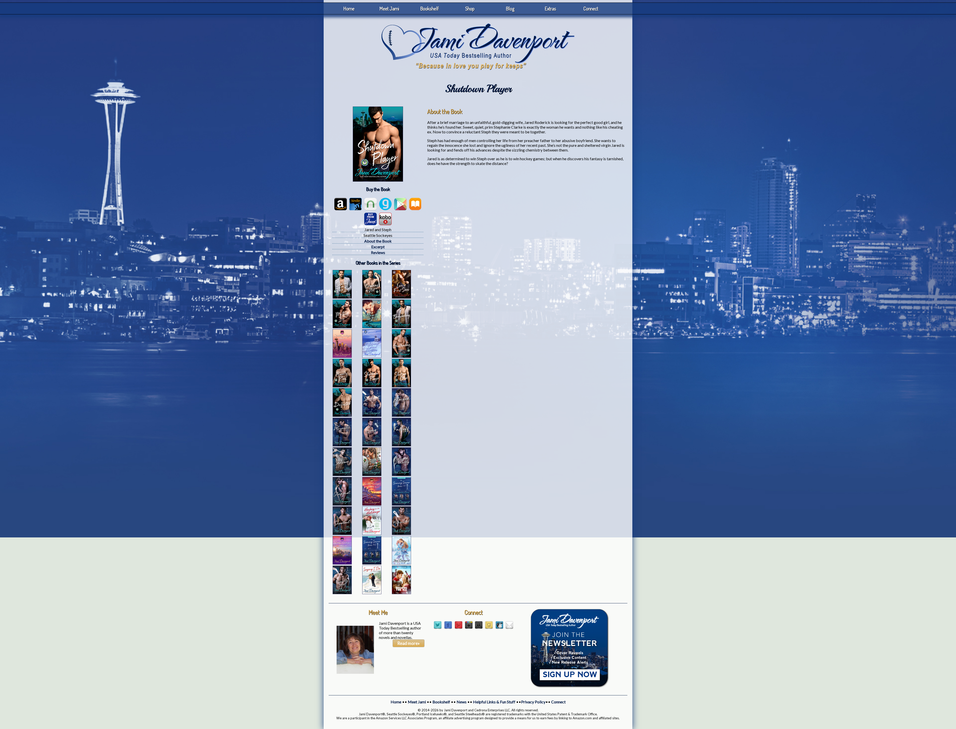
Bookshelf (429, 8)
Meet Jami (389, 8)
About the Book (378, 241)
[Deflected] (342, 415)
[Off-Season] (342, 474)
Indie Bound (370, 219)
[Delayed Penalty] (401, 474)
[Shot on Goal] (401, 385)
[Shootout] (342, 533)
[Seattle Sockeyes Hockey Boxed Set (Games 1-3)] (342, 356)
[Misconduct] (401, 533)
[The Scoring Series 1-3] (401, 504)
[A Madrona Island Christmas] (371, 356)
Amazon (340, 204)
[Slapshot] (342, 504)
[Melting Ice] (342, 326)
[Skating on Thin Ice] (342, 297)
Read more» (408, 643)
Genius (385, 204)
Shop (470, 8)
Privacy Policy (533, 701)
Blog (510, 8)
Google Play (400, 204)
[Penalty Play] (342, 385)
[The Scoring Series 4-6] (371, 563)
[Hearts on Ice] (371, 326)
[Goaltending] (401, 356)
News (462, 701)
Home (349, 8)
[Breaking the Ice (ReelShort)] (401, 592)
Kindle (355, 204)
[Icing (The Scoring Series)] (371, 444)
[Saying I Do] (371, 592)
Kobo (385, 219)
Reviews (378, 252)
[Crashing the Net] (371, 297)
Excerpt (378, 246)
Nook (370, 204)
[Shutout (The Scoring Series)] (371, 415)
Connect (590, 8)
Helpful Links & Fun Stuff (494, 701)
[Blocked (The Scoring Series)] (401, 415)
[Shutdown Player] (371, 385)
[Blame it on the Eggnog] (371, 474)
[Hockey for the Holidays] (371, 533)
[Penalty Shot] (342, 592)
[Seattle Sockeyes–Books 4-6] (371, 504)
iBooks (415, 204)
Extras (550, 8)
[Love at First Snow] (401, 297)
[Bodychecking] (401, 326)
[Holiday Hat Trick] (401, 563)
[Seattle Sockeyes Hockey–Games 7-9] (342, 563)
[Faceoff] (401, 444)
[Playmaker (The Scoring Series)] (342, 444)
